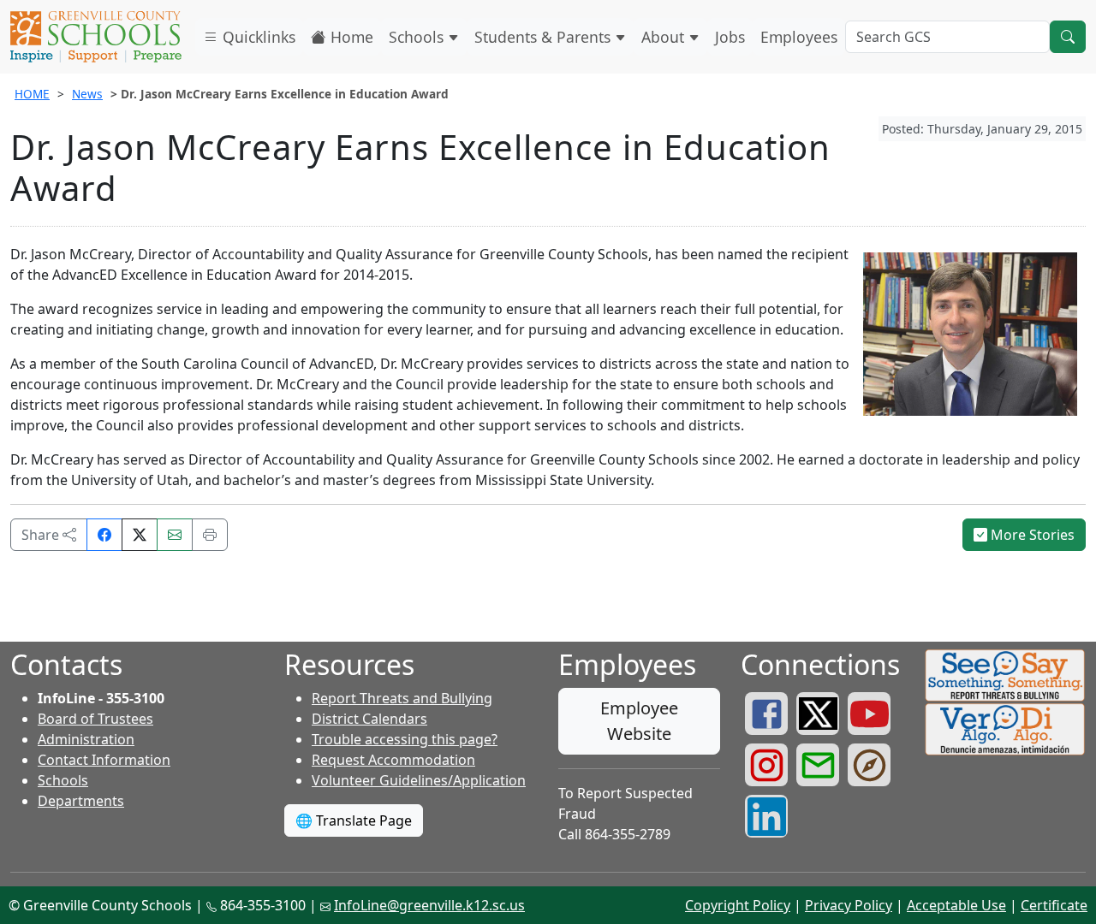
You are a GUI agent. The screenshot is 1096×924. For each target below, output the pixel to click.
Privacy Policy (848, 905)
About (664, 37)
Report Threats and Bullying (402, 698)
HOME (32, 94)
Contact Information (104, 759)
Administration (86, 739)
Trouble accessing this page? (404, 739)
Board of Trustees (95, 718)
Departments (81, 800)
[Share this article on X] (140, 534)
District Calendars (369, 718)
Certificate (1054, 905)
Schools (418, 37)
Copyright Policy (737, 905)
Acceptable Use (956, 905)
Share (42, 534)
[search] (1068, 37)
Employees (798, 37)
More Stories (1031, 534)
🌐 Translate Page (353, 820)
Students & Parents (544, 37)
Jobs (730, 37)
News (87, 94)
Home (349, 37)
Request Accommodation (393, 759)
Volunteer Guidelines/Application (419, 780)
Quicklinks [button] (256, 37)
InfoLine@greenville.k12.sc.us (429, 905)
